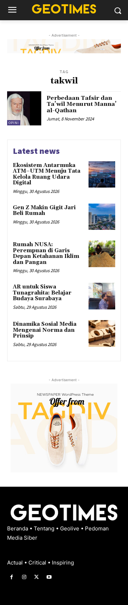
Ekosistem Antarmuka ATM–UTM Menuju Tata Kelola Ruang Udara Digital (46, 174)
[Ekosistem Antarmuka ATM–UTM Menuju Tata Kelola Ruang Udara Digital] (102, 174)
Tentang (45, 528)
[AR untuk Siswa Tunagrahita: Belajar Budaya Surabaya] (102, 296)
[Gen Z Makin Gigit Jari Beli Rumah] (102, 217)
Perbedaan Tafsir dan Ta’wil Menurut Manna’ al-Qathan (82, 104)
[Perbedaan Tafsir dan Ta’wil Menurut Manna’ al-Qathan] (24, 108)
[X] (36, 577)
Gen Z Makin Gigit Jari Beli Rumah (44, 210)
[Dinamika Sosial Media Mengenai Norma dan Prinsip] (102, 333)
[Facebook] (11, 577)
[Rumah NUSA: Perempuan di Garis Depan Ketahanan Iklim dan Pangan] (102, 254)
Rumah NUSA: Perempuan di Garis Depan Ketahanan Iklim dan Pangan (46, 253)
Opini (14, 122)
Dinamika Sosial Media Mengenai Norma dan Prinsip (44, 330)
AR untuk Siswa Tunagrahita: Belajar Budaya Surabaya (42, 292)
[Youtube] (49, 577)
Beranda (18, 528)
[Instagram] (24, 577)
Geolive (70, 528)
